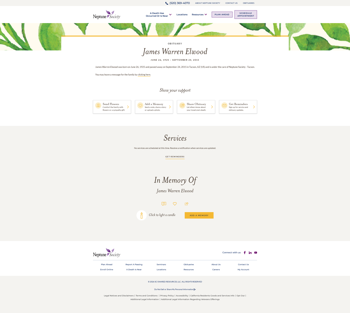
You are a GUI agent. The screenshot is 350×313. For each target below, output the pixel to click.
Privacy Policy (167, 295)
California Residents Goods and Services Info (212, 295)
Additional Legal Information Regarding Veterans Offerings (190, 299)
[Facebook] (244, 252)
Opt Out (241, 295)
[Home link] (107, 14)
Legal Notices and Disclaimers (119, 295)
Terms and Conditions (147, 295)
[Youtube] (255, 252)
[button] (157, 14)
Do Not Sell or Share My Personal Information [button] (173, 289)
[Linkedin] (250, 252)
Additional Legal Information (144, 299)
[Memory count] (164, 203)
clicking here (144, 74)
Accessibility (182, 295)
